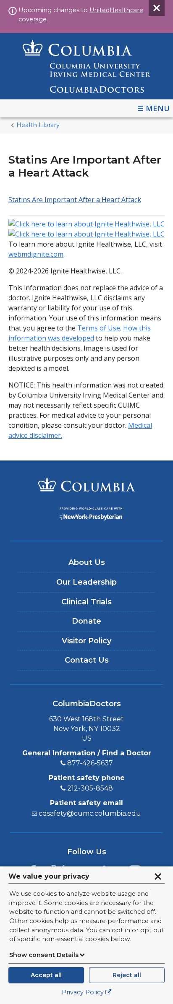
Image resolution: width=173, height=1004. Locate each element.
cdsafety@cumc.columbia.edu (90, 813)
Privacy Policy (83, 992)
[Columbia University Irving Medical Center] (86, 485)
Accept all (46, 975)
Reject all (127, 975)
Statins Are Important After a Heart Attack (74, 199)
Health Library (38, 125)
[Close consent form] (158, 876)
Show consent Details (44, 955)
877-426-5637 (90, 763)
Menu (158, 108)
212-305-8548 (90, 788)
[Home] (86, 66)
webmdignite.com (35, 254)
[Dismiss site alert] (157, 8)
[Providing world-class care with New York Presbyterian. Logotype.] (86, 515)
